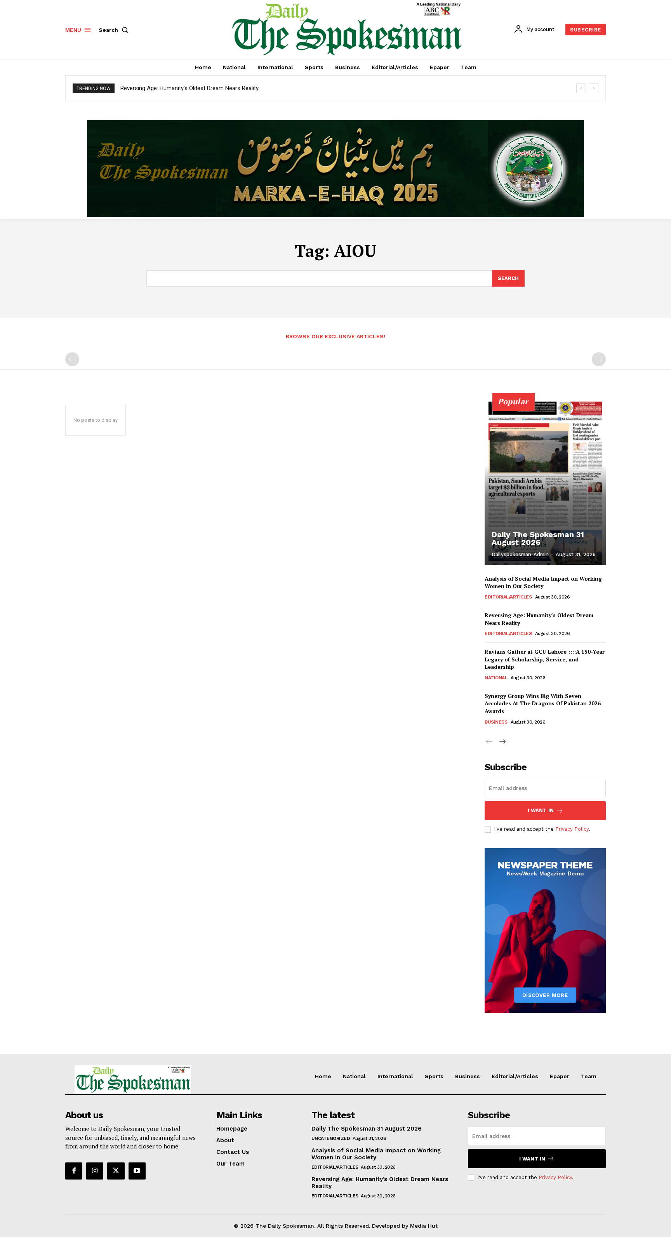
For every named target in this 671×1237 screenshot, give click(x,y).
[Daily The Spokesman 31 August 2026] (545, 483)
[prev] (581, 88)
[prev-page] (72, 359)
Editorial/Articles (508, 597)
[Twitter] (115, 1171)
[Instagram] (94, 1171)
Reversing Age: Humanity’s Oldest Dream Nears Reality (189, 88)
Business (496, 722)
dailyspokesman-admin (520, 554)
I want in (541, 810)
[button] (115, 30)
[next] (593, 88)
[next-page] (502, 742)
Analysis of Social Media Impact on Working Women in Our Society (376, 1154)
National (496, 677)
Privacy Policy (572, 829)
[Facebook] (73, 1171)
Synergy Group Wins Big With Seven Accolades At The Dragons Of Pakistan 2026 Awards (543, 703)
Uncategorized (330, 1138)
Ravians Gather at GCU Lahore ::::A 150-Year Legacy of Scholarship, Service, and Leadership (545, 659)
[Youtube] (137, 1171)
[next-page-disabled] (599, 359)
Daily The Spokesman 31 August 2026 (538, 538)
